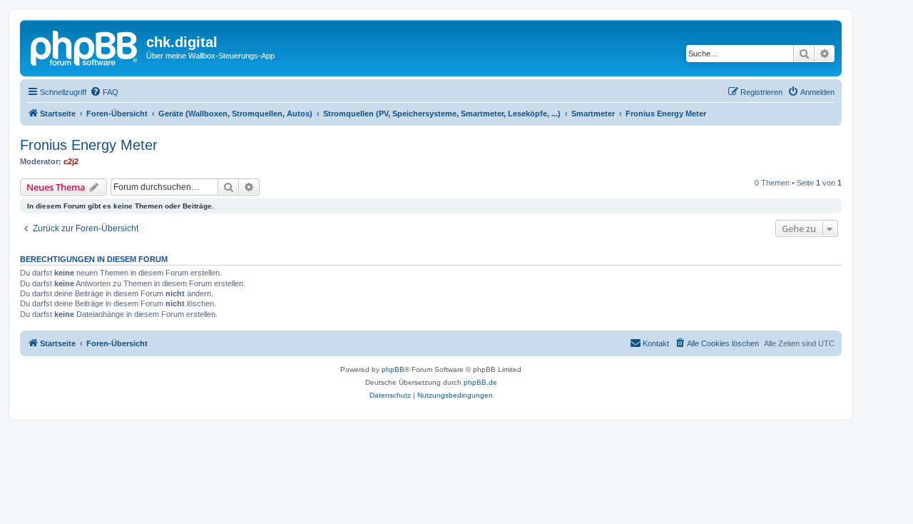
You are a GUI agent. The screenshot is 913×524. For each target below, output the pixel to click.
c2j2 (70, 161)
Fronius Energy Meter (89, 145)
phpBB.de (480, 382)
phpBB (393, 369)
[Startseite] (85, 46)
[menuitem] (104, 92)
